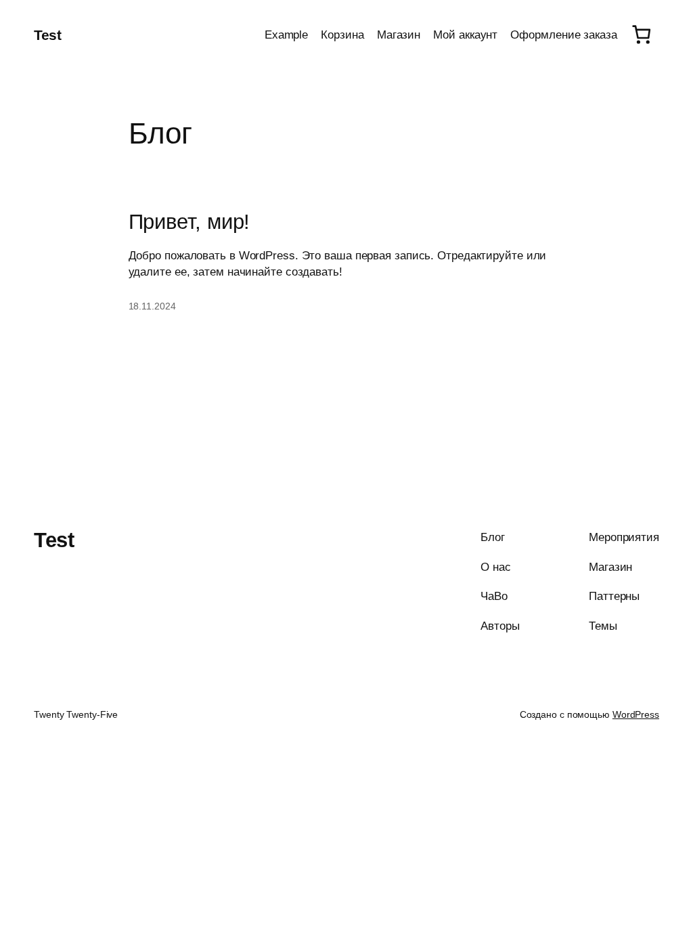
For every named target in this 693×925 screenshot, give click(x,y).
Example (286, 34)
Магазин (398, 34)
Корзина (342, 34)
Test (47, 35)
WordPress (635, 714)
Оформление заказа (563, 34)
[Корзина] (641, 35)
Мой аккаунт (465, 34)
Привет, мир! (189, 222)
